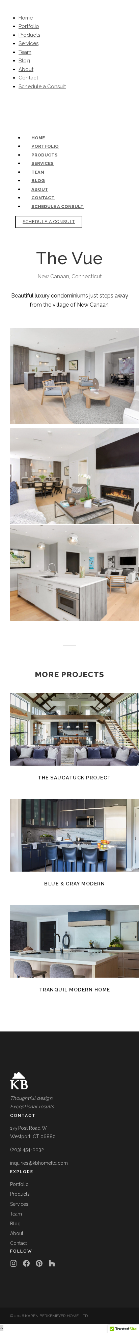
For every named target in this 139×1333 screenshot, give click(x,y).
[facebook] (11, 112)
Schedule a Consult (42, 86)
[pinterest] (18, 112)
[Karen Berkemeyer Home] (69, 1081)
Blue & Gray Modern (74, 835)
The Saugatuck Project (74, 729)
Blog (24, 61)
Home (26, 18)
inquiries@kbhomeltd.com (81, 103)
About (26, 69)
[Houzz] (52, 1263)
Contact (28, 78)
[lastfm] (14, 112)
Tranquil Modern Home (74, 941)
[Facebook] (26, 1263)
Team (25, 52)
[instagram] (22, 112)
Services (28, 43)
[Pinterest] (39, 1263)
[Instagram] (13, 1263)
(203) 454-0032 (28, 103)
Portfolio (29, 26)
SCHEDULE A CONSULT (49, 221)
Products (29, 35)
